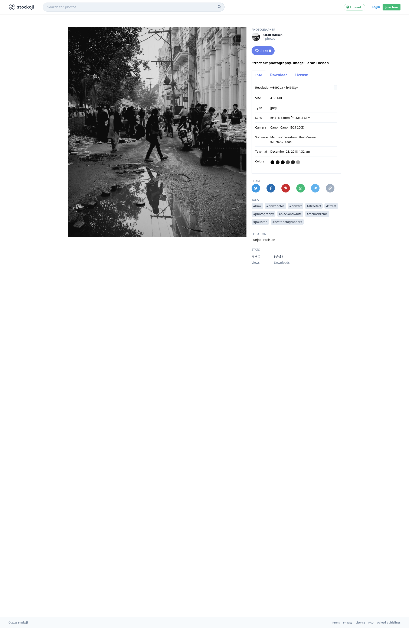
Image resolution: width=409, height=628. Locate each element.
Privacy (347, 622)
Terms (336, 622)
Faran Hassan (272, 35)
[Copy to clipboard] (330, 188)
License (301, 74)
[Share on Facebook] (270, 188)
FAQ (371, 622)
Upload (356, 7)
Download (279, 74)
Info (258, 75)
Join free (391, 7)
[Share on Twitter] (256, 188)
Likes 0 (265, 50)
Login (376, 7)
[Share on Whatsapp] (300, 188)
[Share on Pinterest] (285, 188)
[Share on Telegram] (315, 188)
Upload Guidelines (388, 622)
